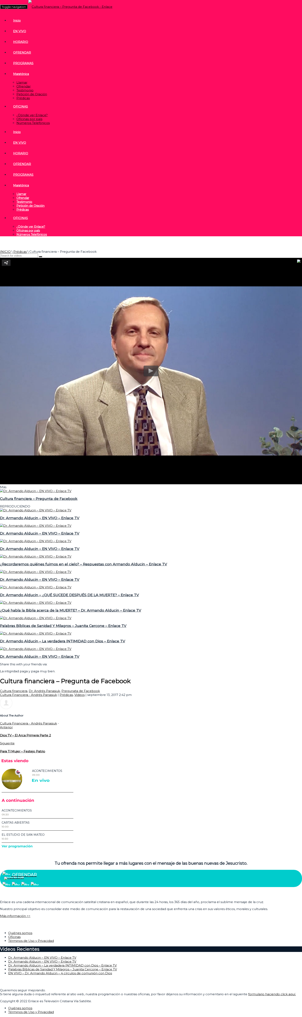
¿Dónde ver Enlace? (32, 115)
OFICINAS (20, 106)
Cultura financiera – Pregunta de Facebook (38, 498)
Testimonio (24, 90)
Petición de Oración (31, 94)
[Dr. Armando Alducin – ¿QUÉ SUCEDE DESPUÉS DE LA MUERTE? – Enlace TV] (35, 587)
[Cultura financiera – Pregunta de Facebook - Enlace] (70, 7)
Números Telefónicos (33, 123)
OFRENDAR (22, 52)
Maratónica (21, 74)
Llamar (21, 82)
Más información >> (15, 916)
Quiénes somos (20, 933)
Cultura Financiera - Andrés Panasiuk (28, 695)
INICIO (5, 252)
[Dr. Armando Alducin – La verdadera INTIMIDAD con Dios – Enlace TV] (35, 633)
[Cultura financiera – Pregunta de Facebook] (35, 491)
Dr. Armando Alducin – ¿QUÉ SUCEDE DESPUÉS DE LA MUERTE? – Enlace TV (69, 595)
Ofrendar (23, 86)
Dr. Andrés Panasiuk (44, 691)
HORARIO (20, 42)
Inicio (17, 20)
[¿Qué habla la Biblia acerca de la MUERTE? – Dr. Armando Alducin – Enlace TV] (35, 603)
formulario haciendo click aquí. (272, 994)
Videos (79, 695)
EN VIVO (19, 31)
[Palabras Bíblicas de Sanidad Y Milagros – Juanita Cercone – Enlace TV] (35, 618)
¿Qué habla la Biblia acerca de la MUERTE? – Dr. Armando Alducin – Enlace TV (70, 610)
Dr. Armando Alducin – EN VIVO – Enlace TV (39, 518)
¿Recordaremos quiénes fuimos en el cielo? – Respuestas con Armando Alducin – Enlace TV (83, 564)
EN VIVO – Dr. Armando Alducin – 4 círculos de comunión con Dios (60, 973)
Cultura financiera (13, 691)
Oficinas (14, 937)
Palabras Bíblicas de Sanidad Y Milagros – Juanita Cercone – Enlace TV (63, 625)
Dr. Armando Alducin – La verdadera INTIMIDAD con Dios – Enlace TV (62, 641)
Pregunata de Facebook (80, 691)
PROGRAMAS (23, 63)
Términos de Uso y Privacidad (31, 941)
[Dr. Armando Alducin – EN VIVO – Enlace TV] (35, 510)
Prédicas (23, 98)
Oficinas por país (29, 119)
